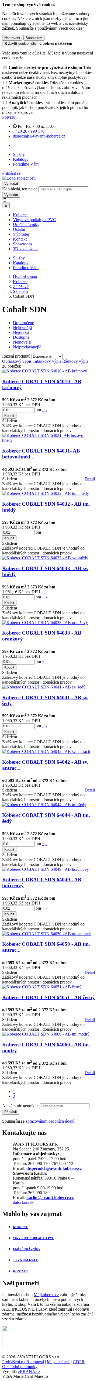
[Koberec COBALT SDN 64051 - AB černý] (41, 987)
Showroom (22, 244)
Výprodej (21, 234)
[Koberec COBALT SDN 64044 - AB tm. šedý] (44, 804)
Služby (19, 154)
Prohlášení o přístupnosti (23, 1361)
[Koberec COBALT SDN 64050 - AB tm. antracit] (46, 933)
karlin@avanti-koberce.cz (50, 1197)
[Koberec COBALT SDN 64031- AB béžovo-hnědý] (48, 440)
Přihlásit (10, 1112)
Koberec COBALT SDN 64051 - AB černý (48, 997)
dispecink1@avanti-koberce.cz (54, 1168)
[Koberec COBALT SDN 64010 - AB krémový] (44, 371)
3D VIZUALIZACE (25, 1260)
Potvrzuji (10, 117)
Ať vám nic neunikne (21, 1106)
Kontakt (20, 239)
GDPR (79, 1361)
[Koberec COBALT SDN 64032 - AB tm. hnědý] (45, 493)
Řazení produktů (17, 356)
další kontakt (23, 1202)
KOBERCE (20, 1227)
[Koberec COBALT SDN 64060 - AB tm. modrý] (45, 1034)
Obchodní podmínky (19, 1366)
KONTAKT (20, 1271)
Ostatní (19, 229)
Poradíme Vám (26, 164)
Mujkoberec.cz (46, 1294)
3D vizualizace (25, 248)
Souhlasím (34, 38)
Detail (90, 479)
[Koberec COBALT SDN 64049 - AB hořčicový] (45, 869)
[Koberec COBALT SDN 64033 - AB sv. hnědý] (45, 558)
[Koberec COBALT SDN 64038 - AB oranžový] (45, 622)
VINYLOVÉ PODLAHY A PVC (33, 1238)
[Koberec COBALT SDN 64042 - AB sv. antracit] (46, 751)
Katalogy (21, 159)
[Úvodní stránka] (19, 178)
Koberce (20, 215)
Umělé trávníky (26, 224)
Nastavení (12, 38)
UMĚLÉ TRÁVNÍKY (26, 1249)
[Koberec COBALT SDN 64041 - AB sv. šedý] (43, 687)
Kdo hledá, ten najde (19, 189)
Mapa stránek (58, 1361)
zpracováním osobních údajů (50, 1121)
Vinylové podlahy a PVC (34, 219)
